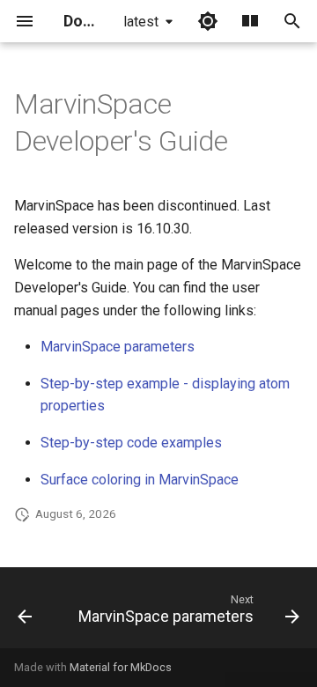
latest (140, 21)
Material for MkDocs (121, 667)
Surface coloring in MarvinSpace (140, 479)
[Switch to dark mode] (207, 21)
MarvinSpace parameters (118, 346)
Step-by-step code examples (131, 442)
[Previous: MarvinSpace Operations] (25, 613)
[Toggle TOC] (250, 21)
